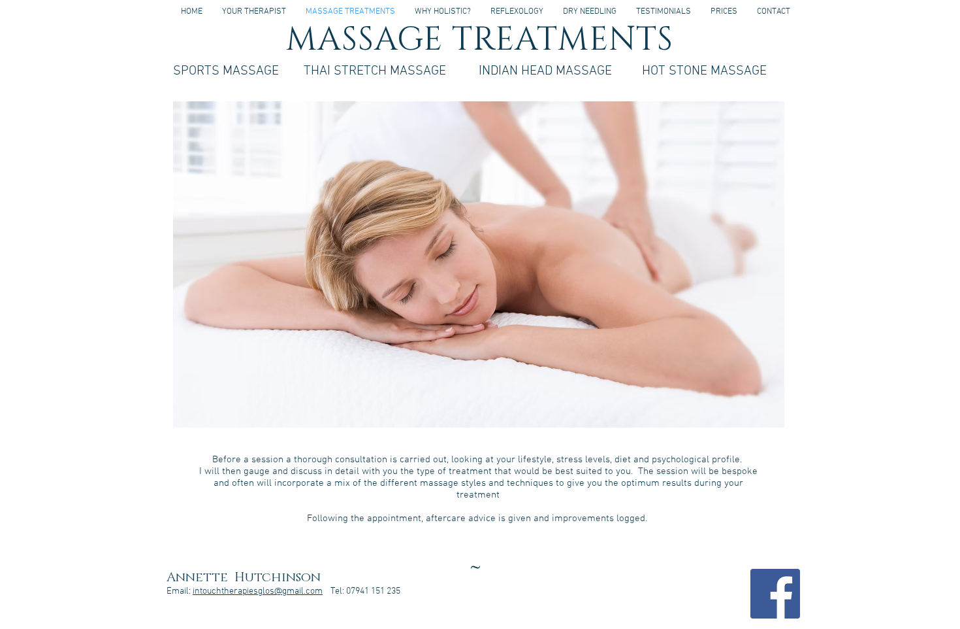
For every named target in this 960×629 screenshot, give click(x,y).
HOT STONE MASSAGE (704, 71)
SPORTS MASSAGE (226, 71)
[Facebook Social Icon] (775, 594)
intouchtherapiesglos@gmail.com (258, 591)
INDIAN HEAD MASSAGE (545, 71)
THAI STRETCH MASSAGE (375, 71)
